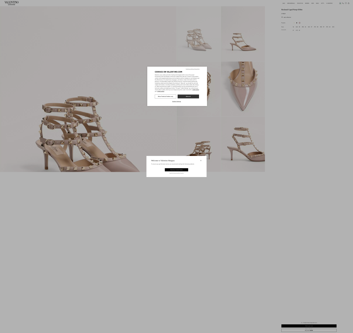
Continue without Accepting (193, 69)
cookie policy (195, 89)
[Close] (201, 160)
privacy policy (160, 91)
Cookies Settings (176, 101)
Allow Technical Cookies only (165, 96)
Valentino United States (176, 169)
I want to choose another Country (176, 173)
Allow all (188, 96)
